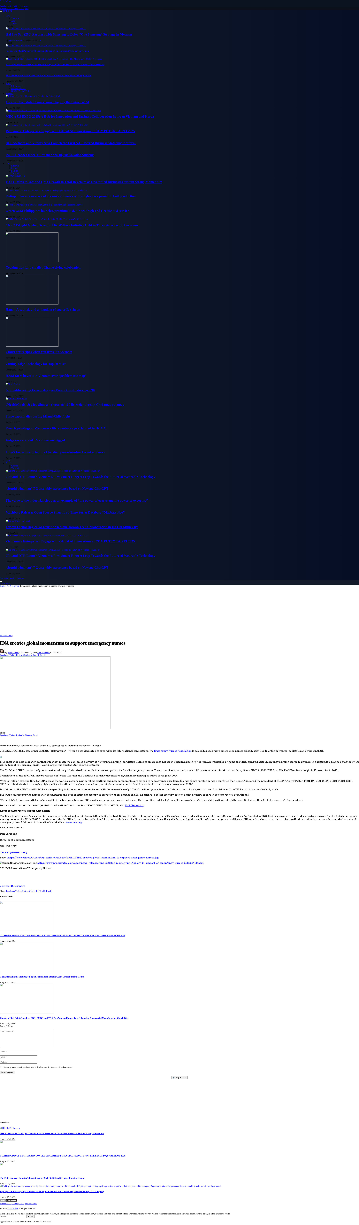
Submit (30, 1216)
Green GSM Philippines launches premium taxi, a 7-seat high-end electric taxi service (67, 211)
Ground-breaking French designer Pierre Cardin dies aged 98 (50, 390)
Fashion (14, 171)
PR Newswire (17, 86)
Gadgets (15, 466)
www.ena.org (74, 822)
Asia (13, 21)
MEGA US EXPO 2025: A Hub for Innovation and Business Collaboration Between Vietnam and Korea (80, 116)
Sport (8, 460)
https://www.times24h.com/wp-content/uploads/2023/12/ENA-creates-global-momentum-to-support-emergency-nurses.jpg (83, 857)
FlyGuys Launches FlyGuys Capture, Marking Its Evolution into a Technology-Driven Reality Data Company (52, 1191)
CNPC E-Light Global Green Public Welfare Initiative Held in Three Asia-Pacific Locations (72, 225)
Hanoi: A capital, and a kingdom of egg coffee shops (43, 309)
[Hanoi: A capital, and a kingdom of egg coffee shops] (32, 304)
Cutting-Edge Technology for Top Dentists (36, 364)
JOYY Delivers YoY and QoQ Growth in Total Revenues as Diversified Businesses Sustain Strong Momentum (84, 182)
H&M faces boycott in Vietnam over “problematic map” (46, 375)
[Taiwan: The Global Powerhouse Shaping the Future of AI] (33, 96)
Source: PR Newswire (12, 886)
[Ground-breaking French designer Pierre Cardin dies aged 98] (13, 384)
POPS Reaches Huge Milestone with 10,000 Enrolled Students (50, 155)
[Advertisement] (179, 611)
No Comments (43, 652)
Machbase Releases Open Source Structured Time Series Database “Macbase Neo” (65, 512)
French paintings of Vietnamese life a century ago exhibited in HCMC (56, 428)
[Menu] (1, 11)
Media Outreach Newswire (12, 578)
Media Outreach (18, 88)
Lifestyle (15, 166)
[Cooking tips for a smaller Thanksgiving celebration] (32, 261)
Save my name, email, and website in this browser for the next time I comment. (38, 1067)
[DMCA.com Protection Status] (8, 1201)
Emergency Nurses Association (173, 751)
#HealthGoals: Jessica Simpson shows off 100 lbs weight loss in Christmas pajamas (65, 404)
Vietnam (15, 18)
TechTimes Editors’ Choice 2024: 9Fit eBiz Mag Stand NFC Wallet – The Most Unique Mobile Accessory (55, 64)
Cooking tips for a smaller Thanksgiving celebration (43, 267)
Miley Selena (13, 652)
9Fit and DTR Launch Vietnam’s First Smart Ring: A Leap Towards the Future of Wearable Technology (80, 477)
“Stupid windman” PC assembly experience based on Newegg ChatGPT (57, 488)
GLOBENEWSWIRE (21, 91)
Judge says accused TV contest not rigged (35, 440)
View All (15, 173)
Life (7, 163)
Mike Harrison (15, 40)
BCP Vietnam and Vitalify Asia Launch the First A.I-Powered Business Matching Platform (48, 75)
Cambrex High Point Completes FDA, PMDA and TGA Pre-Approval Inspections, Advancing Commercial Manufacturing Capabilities (64, 1018)
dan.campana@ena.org (13, 852)
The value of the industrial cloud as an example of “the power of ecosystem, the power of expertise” (77, 500)
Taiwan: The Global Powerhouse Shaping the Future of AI (47, 102)
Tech (8, 463)
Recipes (14, 168)
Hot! (8, 16)
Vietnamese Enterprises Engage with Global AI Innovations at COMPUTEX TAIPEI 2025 (70, 131)
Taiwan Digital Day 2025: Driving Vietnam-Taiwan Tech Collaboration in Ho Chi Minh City (72, 527)
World (8, 83)
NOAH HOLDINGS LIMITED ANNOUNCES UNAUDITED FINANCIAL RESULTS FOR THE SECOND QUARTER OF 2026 (62, 935)
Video (14, 23)
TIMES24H (12, 1208)
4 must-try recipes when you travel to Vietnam (39, 352)
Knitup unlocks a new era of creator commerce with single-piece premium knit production (71, 196)
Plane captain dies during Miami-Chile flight (38, 416)
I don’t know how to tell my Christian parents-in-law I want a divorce (55, 452)
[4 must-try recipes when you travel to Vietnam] (32, 346)
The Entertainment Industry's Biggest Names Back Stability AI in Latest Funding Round (42, 977)
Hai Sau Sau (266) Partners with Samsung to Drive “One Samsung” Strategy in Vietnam (69, 34)
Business (9, 93)
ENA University (134, 805)
